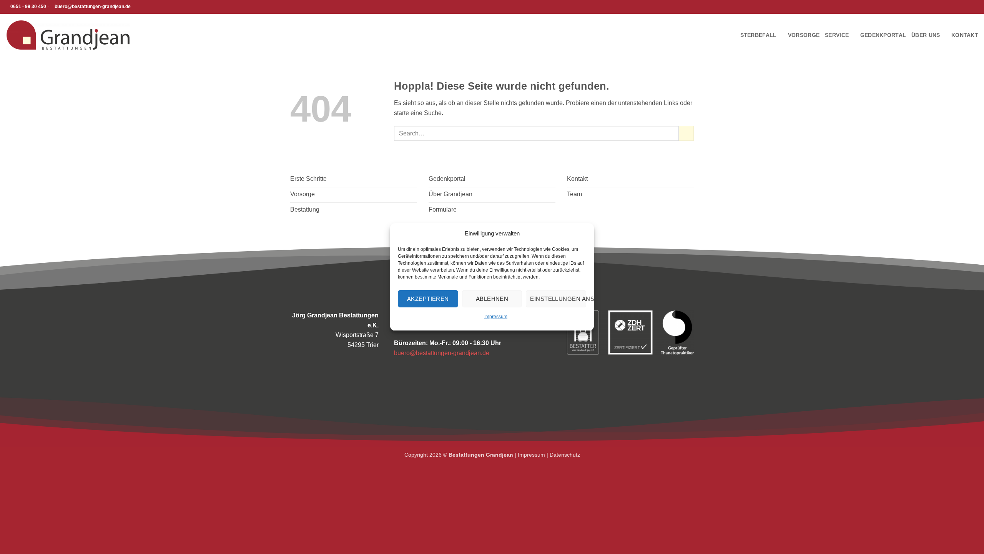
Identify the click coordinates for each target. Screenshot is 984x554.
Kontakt (964, 35)
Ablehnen (492, 298)
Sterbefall (758, 35)
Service (837, 35)
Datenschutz (565, 455)
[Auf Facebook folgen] (137, 7)
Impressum (495, 316)
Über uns (925, 35)
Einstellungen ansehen (558, 298)
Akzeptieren (428, 298)
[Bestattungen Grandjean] (68, 35)
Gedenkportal (883, 35)
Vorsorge (803, 35)
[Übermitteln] (686, 133)
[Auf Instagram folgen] (145, 7)
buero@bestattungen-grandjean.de (441, 353)
